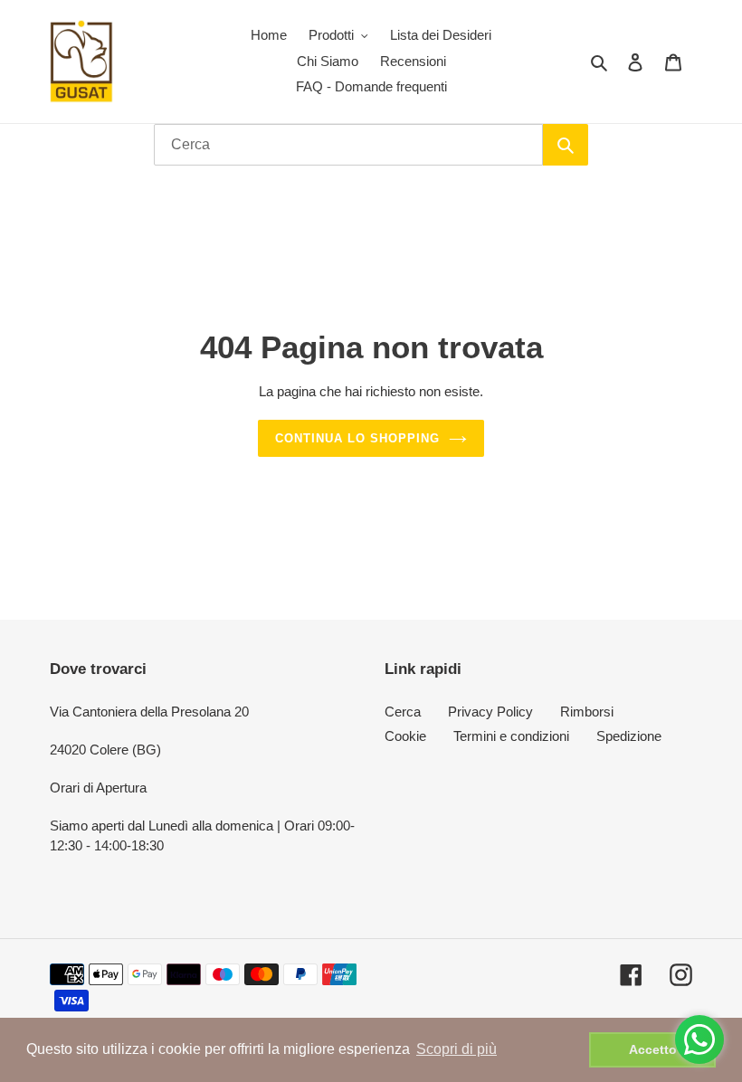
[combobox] (348, 145)
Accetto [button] (653, 1049)
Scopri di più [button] (456, 1049)
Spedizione (628, 736)
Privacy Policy (490, 711)
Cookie (405, 736)
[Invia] (565, 145)
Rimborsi (587, 711)
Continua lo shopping (358, 438)
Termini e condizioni (511, 736)
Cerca (403, 711)
